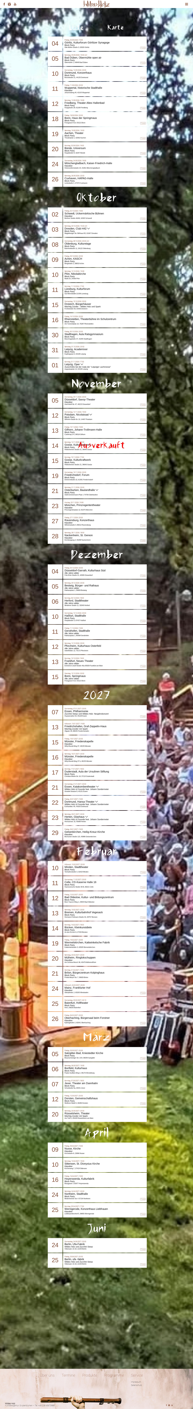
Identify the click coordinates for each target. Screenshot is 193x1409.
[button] (93, 1310)
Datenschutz (136, 1385)
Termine (68, 1375)
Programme (114, 1375)
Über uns (47, 1375)
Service (137, 1375)
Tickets (143, 48)
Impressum (136, 1382)
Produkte (89, 1375)
